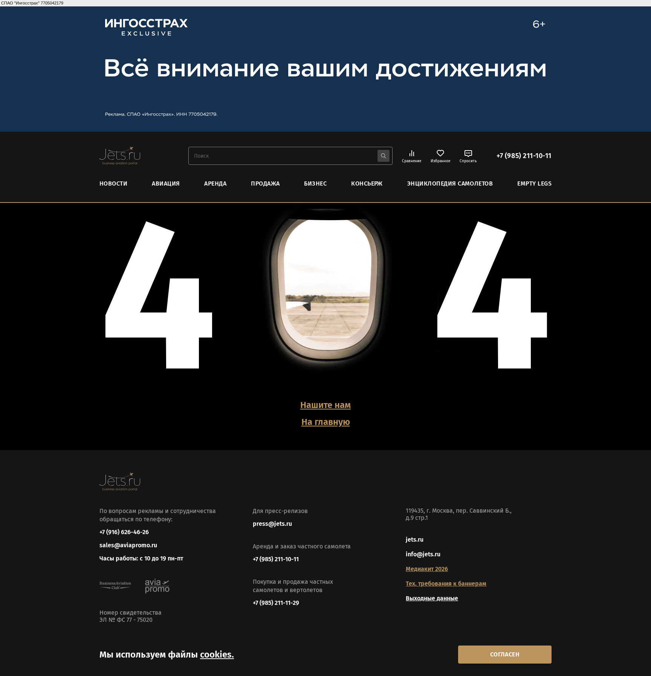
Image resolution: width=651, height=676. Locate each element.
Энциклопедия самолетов (450, 183)
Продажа (265, 183)
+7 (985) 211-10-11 (524, 156)
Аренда (215, 183)
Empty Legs (534, 183)
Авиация (166, 183)
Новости (113, 183)
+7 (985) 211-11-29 (276, 602)
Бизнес (315, 183)
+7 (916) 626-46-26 (124, 532)
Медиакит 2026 (427, 568)
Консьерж (367, 183)
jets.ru (414, 539)
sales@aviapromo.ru (128, 545)
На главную (325, 422)
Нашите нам (325, 405)
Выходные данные (432, 598)
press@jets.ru (272, 523)
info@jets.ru (423, 554)
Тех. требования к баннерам (446, 583)
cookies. (217, 654)
